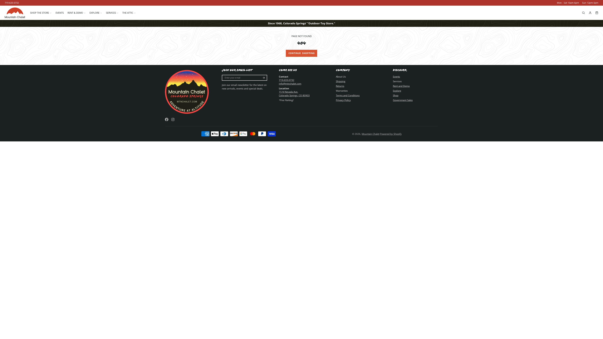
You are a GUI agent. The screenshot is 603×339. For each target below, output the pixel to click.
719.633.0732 (286, 80)
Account (590, 12)
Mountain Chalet (370, 133)
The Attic (127, 12)
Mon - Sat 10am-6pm (568, 2)
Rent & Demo (75, 12)
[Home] (15, 13)
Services (111, 12)
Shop (395, 95)
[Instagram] (173, 119)
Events (60, 12)
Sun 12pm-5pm (590, 2)
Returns (340, 86)
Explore (94, 12)
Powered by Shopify (391, 133)
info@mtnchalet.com (290, 83)
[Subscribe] (263, 78)
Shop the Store (39, 12)
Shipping (340, 81)
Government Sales (403, 100)
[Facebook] (166, 119)
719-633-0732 (12, 2)
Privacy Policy (343, 100)
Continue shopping (301, 53)
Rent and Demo (401, 86)
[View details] (187, 91)
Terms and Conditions (348, 95)
